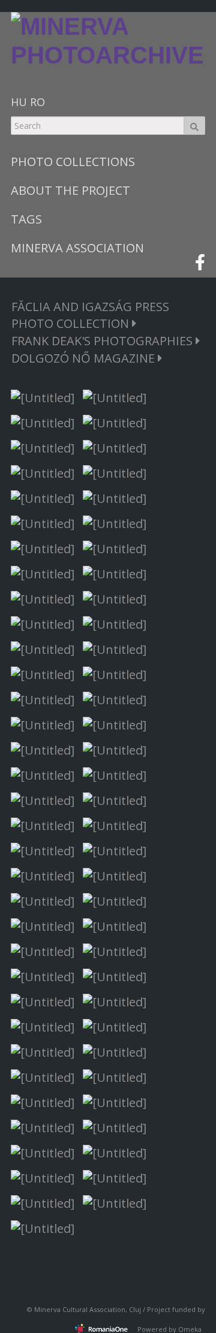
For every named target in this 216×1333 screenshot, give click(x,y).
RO (37, 102)
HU (19, 102)
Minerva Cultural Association (79, 1309)
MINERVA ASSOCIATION (77, 248)
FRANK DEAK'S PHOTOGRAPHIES (103, 341)
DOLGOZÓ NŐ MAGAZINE (84, 358)
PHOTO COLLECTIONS (73, 161)
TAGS (26, 219)
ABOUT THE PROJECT (70, 190)
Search (194, 125)
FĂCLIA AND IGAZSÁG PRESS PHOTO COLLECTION (90, 314)
